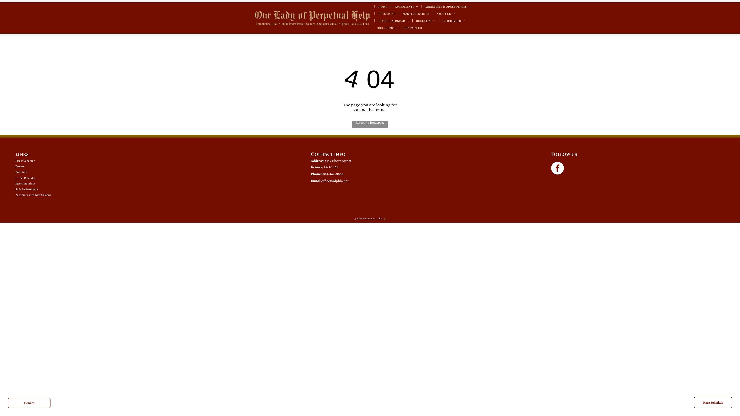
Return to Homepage (370, 122)
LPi (384, 218)
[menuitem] (447, 5)
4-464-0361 (334, 174)
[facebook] (557, 168)
